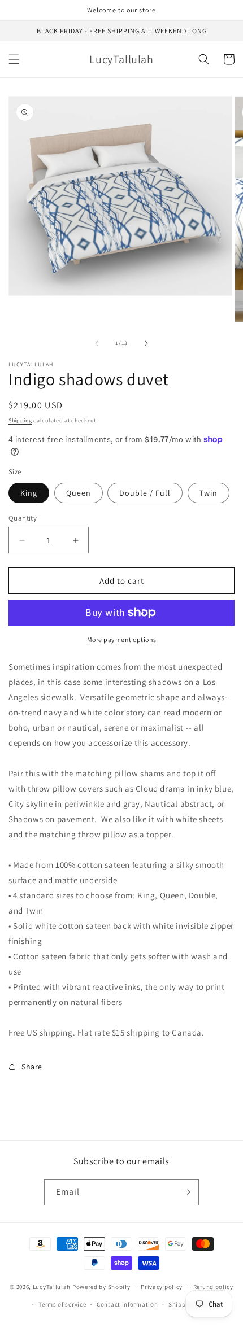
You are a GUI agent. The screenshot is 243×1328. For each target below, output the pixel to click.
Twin (208, 493)
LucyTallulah (52, 1287)
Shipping (20, 420)
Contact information (127, 1304)
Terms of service (62, 1304)
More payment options (122, 639)
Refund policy (213, 1287)
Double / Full (145, 493)
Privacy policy (162, 1287)
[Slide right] (146, 343)
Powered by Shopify (101, 1287)
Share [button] (31, 1066)
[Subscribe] (185, 1192)
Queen (78, 493)
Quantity (22, 518)
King (28, 493)
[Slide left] (96, 343)
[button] (14, 59)
